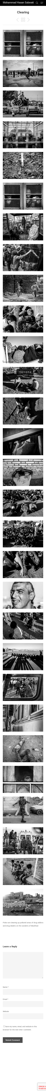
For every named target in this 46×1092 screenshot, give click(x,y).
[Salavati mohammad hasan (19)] (23, 656)
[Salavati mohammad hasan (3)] (23, 165)
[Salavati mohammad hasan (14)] (23, 472)
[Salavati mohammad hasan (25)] (23, 779)
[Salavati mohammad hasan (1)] (23, 73)
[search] (37, 2)
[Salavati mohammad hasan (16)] (23, 533)
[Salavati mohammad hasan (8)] (23, 319)
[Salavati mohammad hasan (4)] (23, 196)
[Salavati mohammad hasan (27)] (23, 871)
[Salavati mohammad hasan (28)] (23, 840)
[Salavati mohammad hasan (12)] (23, 411)
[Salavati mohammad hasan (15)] (23, 503)
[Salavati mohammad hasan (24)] (23, 748)
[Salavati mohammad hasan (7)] (23, 288)
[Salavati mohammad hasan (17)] (23, 595)
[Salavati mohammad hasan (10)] (23, 104)
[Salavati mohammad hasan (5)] (23, 226)
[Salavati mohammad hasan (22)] (23, 718)
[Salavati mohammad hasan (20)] (23, 687)
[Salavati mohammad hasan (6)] (23, 257)
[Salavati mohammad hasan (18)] (23, 625)
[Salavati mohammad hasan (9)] (23, 349)
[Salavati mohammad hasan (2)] (23, 134)
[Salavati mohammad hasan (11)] (23, 380)
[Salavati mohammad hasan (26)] (23, 810)
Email (5, 999)
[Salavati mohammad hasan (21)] (23, 902)
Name (6, 987)
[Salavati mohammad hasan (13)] (23, 564)
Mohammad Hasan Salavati (18, 2)
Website (6, 1011)
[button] (41, 3)
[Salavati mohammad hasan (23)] (23, 441)
